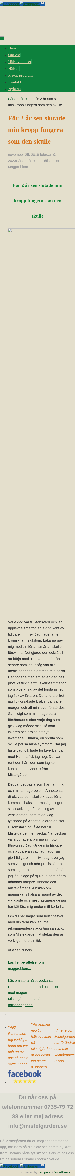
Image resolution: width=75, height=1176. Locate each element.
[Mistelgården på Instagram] (30, 4)
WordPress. (62, 1172)
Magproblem (18, 167)
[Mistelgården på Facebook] (10, 4)
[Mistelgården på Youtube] (42, 4)
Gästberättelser (20, 99)
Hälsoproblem (53, 161)
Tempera (44, 1172)
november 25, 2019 (23, 155)
